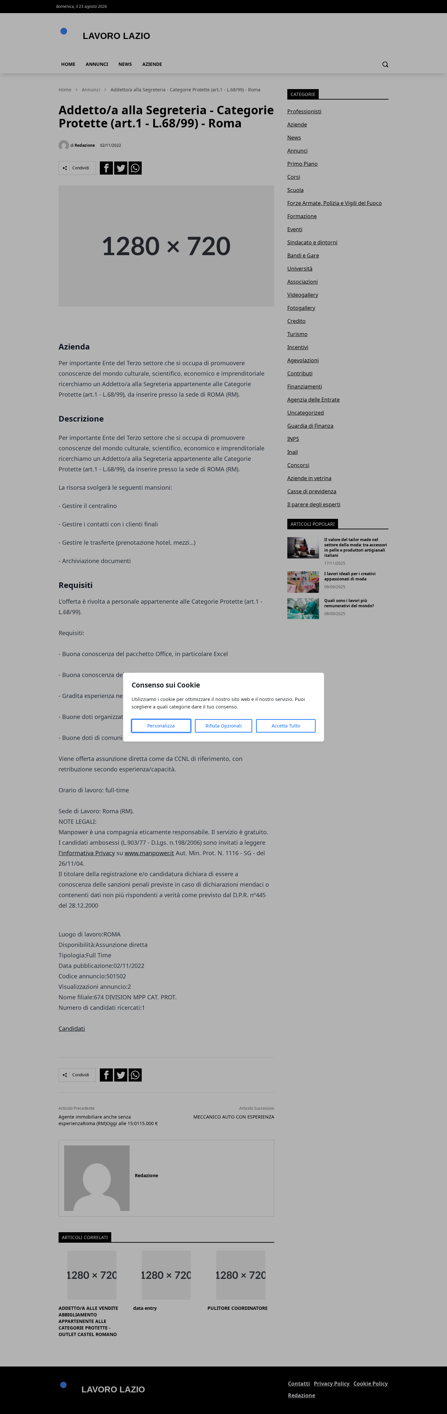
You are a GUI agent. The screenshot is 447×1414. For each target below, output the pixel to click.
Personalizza (161, 726)
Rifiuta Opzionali (224, 726)
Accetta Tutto (286, 726)
